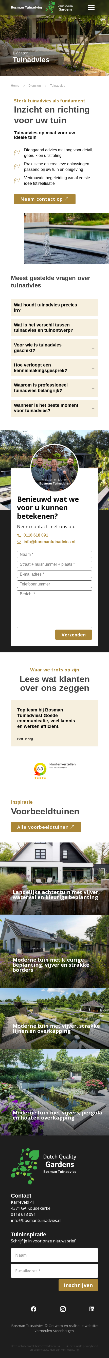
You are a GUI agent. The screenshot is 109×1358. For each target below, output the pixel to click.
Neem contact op (41, 199)
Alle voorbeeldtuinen (43, 827)
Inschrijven (78, 1285)
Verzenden (74, 635)
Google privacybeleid (86, 1346)
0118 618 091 (23, 1214)
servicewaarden (46, 1349)
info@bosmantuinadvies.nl (36, 1220)
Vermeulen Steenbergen (54, 1330)
